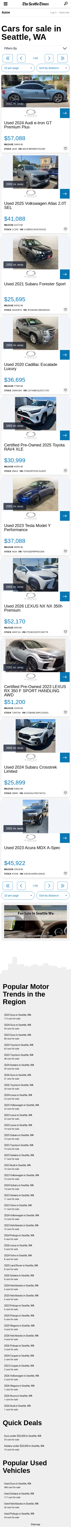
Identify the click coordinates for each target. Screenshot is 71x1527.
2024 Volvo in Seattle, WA (18, 1257)
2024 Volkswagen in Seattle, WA (21, 1217)
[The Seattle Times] (35, 4)
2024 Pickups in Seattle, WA (19, 1237)
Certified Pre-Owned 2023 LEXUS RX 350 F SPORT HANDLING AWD (35, 691)
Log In (53, 12)
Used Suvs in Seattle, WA (17, 1485)
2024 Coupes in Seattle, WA (19, 1357)
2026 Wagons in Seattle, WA (19, 1387)
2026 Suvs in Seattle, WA (17, 1077)
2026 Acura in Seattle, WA (18, 1397)
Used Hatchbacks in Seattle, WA (21, 1505)
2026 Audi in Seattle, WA (17, 1407)
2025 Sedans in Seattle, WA (19, 1157)
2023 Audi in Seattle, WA (17, 1167)
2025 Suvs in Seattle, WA (17, 1017)
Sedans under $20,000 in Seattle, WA (24, 1448)
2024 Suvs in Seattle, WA (17, 1027)
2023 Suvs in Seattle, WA (17, 1037)
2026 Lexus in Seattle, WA (18, 1247)
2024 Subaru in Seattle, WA (19, 1187)
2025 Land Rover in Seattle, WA (21, 1267)
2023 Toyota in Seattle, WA (18, 1147)
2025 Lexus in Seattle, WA (18, 1127)
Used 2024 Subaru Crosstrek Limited (30, 769)
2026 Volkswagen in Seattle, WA (21, 1377)
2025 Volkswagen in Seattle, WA (21, 1107)
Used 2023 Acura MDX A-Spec (32, 848)
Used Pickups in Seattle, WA (19, 1515)
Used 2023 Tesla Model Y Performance (27, 528)
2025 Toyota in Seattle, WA (18, 1057)
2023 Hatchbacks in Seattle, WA (21, 1227)
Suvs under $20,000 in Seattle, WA (22, 1438)
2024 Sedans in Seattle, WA (19, 1067)
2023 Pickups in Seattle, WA (19, 1307)
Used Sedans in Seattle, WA (19, 1495)
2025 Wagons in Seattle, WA (19, 1327)
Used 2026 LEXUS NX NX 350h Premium (33, 608)
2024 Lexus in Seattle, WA (18, 1097)
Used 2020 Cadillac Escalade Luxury (30, 366)
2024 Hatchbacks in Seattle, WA (21, 1287)
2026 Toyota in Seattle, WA (18, 1087)
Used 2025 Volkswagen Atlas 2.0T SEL (35, 205)
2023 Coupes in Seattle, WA (19, 1367)
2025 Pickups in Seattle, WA (19, 1317)
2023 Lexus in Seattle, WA (18, 1117)
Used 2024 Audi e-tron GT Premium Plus (28, 125)
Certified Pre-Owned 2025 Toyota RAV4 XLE (34, 447)
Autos (6, 12)
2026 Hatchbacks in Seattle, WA (21, 1337)
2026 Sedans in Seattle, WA (19, 1277)
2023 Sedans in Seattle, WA (19, 1197)
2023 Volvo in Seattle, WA (18, 1207)
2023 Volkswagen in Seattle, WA (21, 1177)
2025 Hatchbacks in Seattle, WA (21, 1297)
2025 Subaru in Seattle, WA (19, 1137)
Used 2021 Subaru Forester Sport (35, 284)
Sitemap (35, 1524)
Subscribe (64, 12)
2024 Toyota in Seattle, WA (18, 1047)
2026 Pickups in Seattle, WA (19, 1347)
